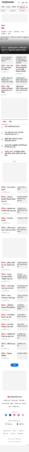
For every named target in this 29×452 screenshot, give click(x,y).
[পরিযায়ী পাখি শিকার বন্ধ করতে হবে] (22, 336)
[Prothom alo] (8, 2)
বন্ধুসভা (12, 404)
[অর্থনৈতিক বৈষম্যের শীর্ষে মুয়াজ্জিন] (22, 307)
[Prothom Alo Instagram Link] (15, 415)
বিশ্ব (18, 7)
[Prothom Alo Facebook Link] (7, 415)
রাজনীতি (14, 7)
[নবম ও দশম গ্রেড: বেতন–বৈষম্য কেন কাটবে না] (7, 60)
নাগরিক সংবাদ (6, 400)
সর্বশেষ (3, 7)
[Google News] (22, 415)
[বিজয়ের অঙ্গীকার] (22, 356)
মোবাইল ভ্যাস (16, 407)
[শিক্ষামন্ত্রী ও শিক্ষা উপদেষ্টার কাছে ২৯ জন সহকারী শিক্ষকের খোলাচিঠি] (22, 60)
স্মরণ (23, 32)
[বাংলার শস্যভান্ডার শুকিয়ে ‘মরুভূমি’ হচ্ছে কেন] (22, 276)
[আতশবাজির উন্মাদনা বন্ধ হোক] (22, 317)
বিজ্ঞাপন (14, 431)
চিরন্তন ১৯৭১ (18, 404)
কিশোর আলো (15, 400)
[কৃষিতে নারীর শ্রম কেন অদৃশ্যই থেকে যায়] (22, 265)
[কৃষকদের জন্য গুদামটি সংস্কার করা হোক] (22, 211)
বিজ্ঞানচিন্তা (21, 400)
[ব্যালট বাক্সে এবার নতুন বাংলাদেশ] (22, 288)
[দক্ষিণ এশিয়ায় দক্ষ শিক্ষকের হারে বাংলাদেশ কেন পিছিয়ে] (7, 81)
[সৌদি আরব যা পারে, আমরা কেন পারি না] (22, 230)
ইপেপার (24, 404)
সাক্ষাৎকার (16, 32)
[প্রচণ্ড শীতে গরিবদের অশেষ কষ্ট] (22, 327)
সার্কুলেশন (21, 431)
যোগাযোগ (13, 434)
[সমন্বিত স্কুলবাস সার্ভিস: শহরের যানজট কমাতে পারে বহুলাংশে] (22, 81)
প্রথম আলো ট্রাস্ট (5, 404)
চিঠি (9, 34)
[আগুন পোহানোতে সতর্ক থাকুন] (22, 298)
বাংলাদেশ (8, 7)
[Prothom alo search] (19, 3)
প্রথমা (10, 407)
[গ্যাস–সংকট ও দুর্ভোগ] (22, 189)
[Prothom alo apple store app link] (20, 424)
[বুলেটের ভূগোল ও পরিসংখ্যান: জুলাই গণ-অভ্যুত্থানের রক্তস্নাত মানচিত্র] (14, 45)
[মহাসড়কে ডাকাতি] (22, 220)
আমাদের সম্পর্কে (6, 431)
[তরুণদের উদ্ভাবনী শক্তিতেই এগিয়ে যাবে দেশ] (22, 199)
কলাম (10, 32)
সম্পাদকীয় (3, 32)
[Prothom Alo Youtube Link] (19, 415)
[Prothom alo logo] (14, 397)
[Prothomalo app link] (8, 424)
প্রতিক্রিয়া (3, 34)
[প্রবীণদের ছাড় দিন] (22, 346)
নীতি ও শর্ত (5, 434)
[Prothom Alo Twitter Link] (11, 415)
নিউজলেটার (20, 434)
